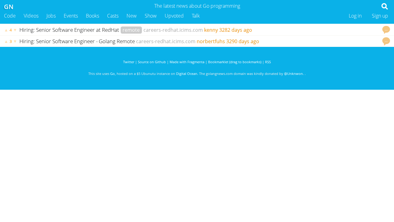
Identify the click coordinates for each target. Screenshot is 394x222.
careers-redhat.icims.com (173, 30)
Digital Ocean (186, 73)
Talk (196, 15)
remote (131, 30)
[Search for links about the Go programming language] (385, 8)
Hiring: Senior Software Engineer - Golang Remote (77, 41)
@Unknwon (293, 73)
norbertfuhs (211, 41)
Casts (113, 15)
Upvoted (174, 15)
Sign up (380, 15)
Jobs (51, 15)
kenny (211, 30)
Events (71, 15)
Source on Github (152, 62)
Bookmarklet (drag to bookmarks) (234, 62)
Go (112, 73)
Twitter (128, 62)
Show (151, 15)
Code (10, 15)
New (132, 15)
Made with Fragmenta (187, 62)
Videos (31, 15)
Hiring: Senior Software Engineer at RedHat (69, 29)
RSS (268, 62)
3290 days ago (242, 41)
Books (92, 15)
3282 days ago (235, 30)
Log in (355, 15)
